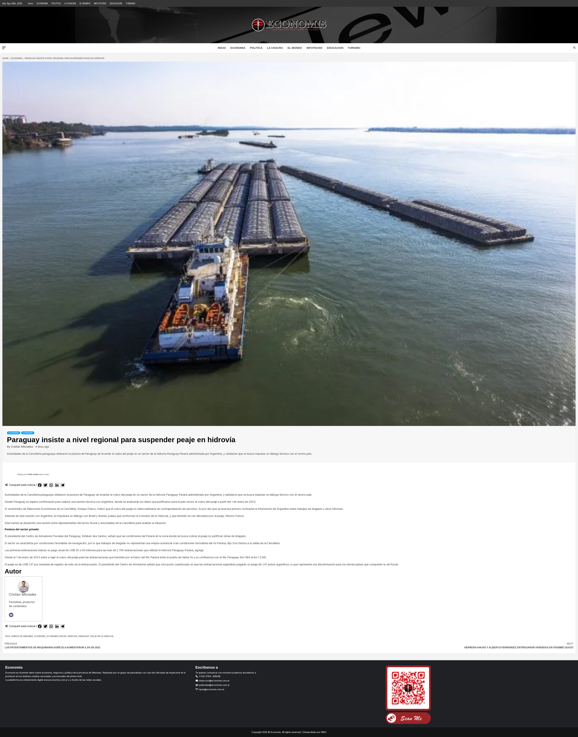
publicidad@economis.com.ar (214, 685)
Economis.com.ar (56, 636)
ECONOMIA (42, 3)
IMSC (323, 732)
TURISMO (130, 3)
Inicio (30, 3)
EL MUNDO (85, 3)
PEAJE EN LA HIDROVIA (101, 636)
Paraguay (83, 636)
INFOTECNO (100, 3)
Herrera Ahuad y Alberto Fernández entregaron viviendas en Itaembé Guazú (518, 645)
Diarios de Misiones (22, 636)
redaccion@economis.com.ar (213, 680)
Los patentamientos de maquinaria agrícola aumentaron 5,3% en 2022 (52, 645)
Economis (39, 636)
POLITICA (56, 3)
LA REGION (28, 433)
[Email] (11, 615)
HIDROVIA (72, 636)
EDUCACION (116, 3)
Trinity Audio (32, 474)
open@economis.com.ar (211, 689)
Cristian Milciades (22, 446)
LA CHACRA (70, 3)
